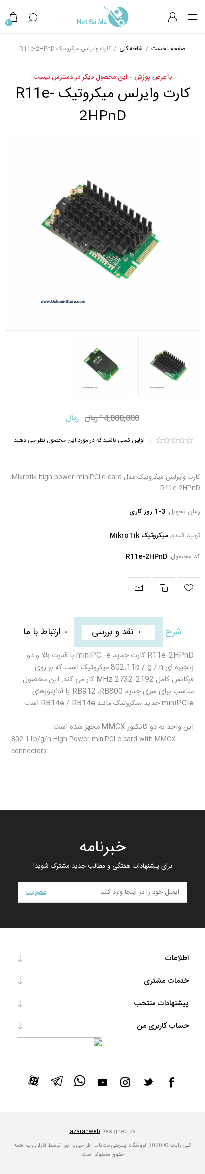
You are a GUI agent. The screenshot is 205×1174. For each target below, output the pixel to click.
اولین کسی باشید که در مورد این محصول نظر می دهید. (78, 440)
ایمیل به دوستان (139, 588)
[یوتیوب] (102, 1082)
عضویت (36, 892)
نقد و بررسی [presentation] (113, 632)
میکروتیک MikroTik (139, 535)
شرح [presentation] (173, 632)
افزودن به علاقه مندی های (189, 588)
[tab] (173, 632)
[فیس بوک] (171, 1082)
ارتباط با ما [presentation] (41, 632)
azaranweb (85, 1131)
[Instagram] (125, 1082)
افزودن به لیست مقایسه (164, 588)
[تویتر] (148, 1082)
